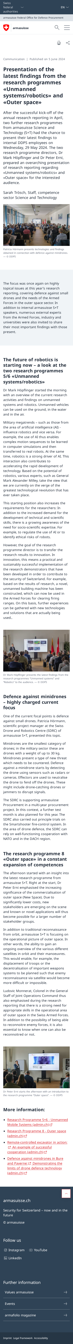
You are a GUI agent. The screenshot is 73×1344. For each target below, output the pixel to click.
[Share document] (67, 42)
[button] (66, 1193)
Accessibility (41, 1338)
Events (10, 1303)
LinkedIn (15, 1258)
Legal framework (22, 1338)
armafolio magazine (20, 1315)
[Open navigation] (67, 28)
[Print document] (58, 42)
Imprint (7, 1338)
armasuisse (21, 28)
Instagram (17, 1250)
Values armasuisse (19, 1292)
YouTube (40, 1250)
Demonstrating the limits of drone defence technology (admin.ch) (34, 1168)
